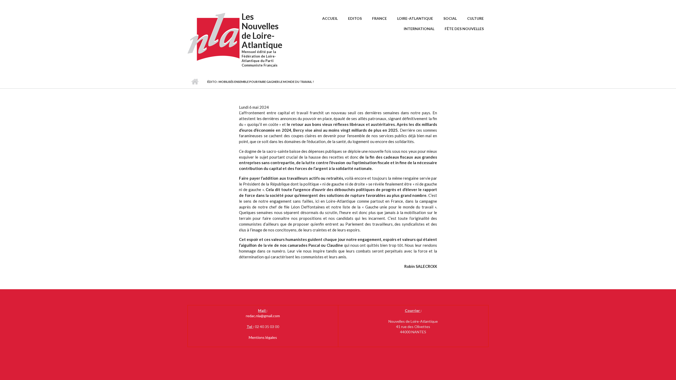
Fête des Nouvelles (464, 28)
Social (450, 18)
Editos (355, 18)
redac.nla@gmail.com (263, 316)
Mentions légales (263, 337)
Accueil (330, 18)
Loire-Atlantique (415, 18)
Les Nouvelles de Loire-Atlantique (262, 30)
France (379, 18)
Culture (475, 18)
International (419, 28)
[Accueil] (213, 36)
